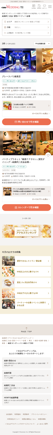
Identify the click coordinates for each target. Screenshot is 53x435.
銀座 (3, 343)
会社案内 (9, 414)
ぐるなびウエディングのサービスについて (20, 424)
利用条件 (26, 414)
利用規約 (18, 414)
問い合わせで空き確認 (28, 122)
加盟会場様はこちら (29, 419)
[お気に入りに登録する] (48, 72)
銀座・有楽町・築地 (41, 341)
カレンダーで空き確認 (28, 207)
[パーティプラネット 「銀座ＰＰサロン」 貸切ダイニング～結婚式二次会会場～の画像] (26, 143)
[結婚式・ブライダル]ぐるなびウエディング (16, 338)
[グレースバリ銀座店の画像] (26, 60)
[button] (26, 363)
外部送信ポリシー (13, 419)
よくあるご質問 (42, 424)
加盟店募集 (42, 419)
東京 (30, 341)
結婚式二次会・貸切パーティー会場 (14, 341)
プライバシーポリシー (39, 414)
